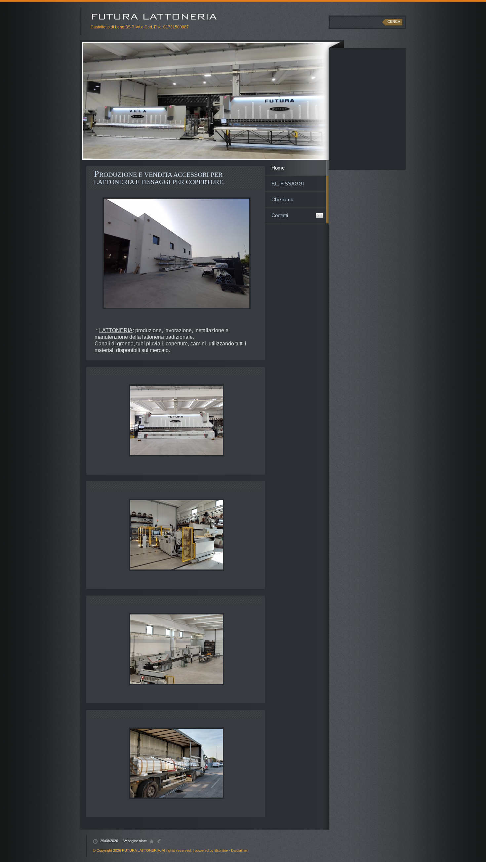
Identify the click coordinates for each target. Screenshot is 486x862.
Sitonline (221, 850)
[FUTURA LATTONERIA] (184, 16)
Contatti (279, 215)
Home (278, 168)
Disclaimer (239, 850)
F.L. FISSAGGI (287, 183)
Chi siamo (282, 199)
